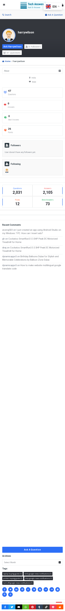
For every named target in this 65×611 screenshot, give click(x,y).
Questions (13, 52)
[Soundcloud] (51, 589)
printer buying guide (12, 578)
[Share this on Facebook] (5, 606)
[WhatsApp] (25, 606)
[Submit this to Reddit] (60, 606)
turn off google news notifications (17, 583)
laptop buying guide (12, 574)
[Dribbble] (22, 589)
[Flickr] (46, 589)
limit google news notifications (38, 574)
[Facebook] (4, 589)
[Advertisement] (32, 408)
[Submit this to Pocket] (53, 606)
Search (8, 14)
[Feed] (10, 594)
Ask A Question (55, 14)
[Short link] (46, 606)
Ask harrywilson (12, 46)
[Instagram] (57, 589)
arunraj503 (7, 230)
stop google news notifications (38, 578)
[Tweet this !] (11, 606)
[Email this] (18, 606)
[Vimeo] (34, 589)
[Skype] (40, 589)
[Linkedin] (16, 589)
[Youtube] (28, 589)
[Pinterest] (4, 594)
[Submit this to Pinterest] (32, 606)
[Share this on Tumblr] (39, 606)
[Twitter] (10, 589)
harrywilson (26, 32)
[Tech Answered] (33, 5)
